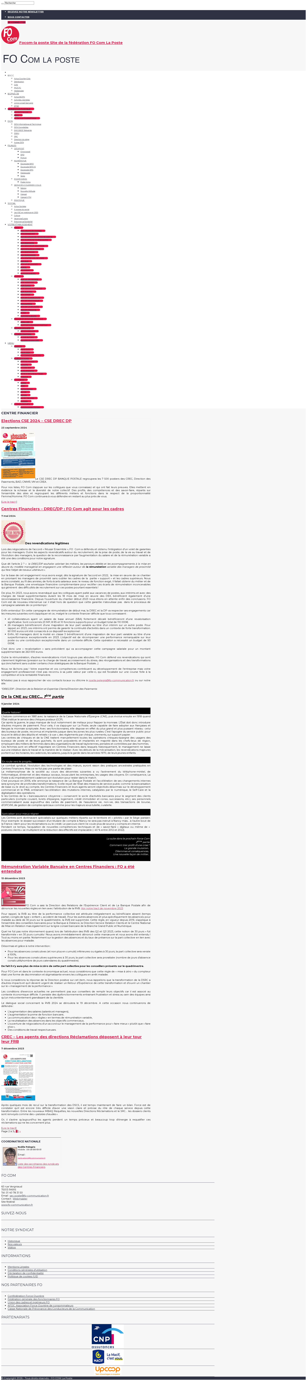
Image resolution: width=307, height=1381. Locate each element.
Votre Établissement (20, 224)
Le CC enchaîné (27, 371)
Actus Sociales (20, 206)
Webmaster (20, 1198)
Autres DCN (19, 142)
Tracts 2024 (25, 352)
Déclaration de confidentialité (26, 1273)
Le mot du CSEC (27, 337)
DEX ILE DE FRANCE (29, 264)
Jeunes (23, 392)
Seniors (23, 395)
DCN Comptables (21, 127)
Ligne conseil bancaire (23, 103)
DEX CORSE (25, 295)
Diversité (24, 401)
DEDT (16, 115)
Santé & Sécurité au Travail (31, 374)
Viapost (23, 194)
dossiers (19, 380)
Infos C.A (24, 377)
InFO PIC (24, 365)
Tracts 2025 (25, 349)
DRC (16, 136)
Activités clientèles (22, 100)
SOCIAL (12, 203)
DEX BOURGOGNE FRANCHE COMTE (36, 237)
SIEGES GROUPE (27, 331)
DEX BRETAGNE (27, 252)
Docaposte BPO (27, 164)
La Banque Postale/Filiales (25, 118)
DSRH (16, 133)
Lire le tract (9, 501)
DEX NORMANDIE (28, 255)
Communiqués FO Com (30, 407)
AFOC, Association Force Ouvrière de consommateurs (40, 1305)
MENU (11, 343)
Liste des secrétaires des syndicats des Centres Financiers (38, 1165)
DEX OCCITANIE (27, 243)
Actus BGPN (19, 97)
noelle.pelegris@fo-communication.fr (111, 680)
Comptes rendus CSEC (29, 340)
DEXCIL (23, 267)
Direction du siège (21, 139)
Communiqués (22, 404)
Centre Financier (21, 112)
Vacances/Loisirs (21, 218)
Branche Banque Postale (28, 319)
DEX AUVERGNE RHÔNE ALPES (34, 240)
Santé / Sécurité (27, 398)
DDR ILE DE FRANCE (29, 279)
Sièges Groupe (22, 328)
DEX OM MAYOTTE (28, 310)
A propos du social (21, 209)
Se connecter (17, 22)
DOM (22, 386)
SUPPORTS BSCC (28, 273)
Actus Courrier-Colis (22, 79)
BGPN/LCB (13, 93)
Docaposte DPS (26, 170)
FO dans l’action (30, 355)
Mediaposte (19, 91)
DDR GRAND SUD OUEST (31, 288)
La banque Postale (19, 109)
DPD (22, 155)
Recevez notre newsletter (26, 11)
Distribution (19, 82)
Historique (14, 1240)
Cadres (23, 383)
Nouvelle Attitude (27, 191)
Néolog (23, 188)
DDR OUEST (25, 285)
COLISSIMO (25, 270)
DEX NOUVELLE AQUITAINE (32, 246)
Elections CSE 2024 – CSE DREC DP (36, 420)
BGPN (17, 276)
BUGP (23, 313)
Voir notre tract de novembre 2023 (102, 908)
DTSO (16, 106)
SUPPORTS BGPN (28, 316)
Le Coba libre (25, 368)
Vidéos (12, 1247)
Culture (17, 215)
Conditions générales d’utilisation (27, 1269)
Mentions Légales (18, 1266)
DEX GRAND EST (27, 234)
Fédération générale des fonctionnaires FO (34, 1299)
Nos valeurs (15, 1244)
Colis (16, 85)
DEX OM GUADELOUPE (30, 298)
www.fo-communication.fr (17, 1204)
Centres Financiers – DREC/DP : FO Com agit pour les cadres (62, 509)
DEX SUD (24, 261)
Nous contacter (18, 17)
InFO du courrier (27, 361)
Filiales (12, 145)
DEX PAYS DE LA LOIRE (30, 249)
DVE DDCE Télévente (23, 130)
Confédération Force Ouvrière (26, 1295)
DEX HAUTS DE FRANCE (31, 231)
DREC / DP (24, 322)
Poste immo (20, 179)
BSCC (17, 227)
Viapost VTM (25, 197)
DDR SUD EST (26, 291)
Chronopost (25, 152)
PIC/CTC (17, 88)
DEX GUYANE (26, 304)
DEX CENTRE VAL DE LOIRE (32, 258)
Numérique (20, 160)
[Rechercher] (2, 3)
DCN (10, 121)
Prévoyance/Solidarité (23, 222)
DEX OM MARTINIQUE (29, 301)
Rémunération (26, 389)
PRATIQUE (19, 200)
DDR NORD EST (27, 282)
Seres (22, 176)
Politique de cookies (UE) (23, 1276)
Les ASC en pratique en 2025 (26, 212)
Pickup (23, 158)
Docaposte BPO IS (28, 167)
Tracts (18, 346)
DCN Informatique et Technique (27, 124)
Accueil (11, 72)
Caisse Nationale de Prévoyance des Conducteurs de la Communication (51, 1308)
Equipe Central (22, 334)
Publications (21, 358)
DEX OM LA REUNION (29, 307)
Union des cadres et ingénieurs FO (29, 1302)
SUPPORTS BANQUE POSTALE (33, 325)
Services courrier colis (27, 185)
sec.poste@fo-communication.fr (29, 1195)
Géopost (19, 148)
